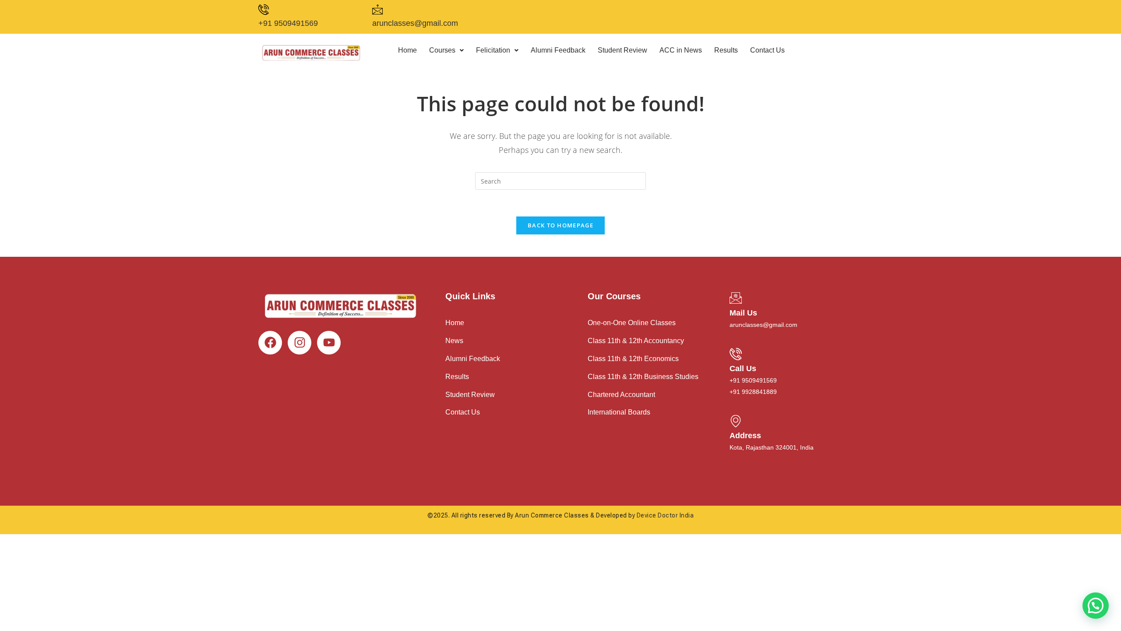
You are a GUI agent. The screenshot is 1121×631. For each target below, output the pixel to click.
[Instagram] (299, 342)
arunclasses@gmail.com (415, 23)
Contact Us (767, 50)
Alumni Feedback (558, 50)
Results (726, 50)
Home (407, 50)
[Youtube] (329, 342)
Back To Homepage (560, 225)
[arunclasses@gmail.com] (377, 9)
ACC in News (680, 50)
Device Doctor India (665, 515)
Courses (442, 50)
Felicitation (493, 50)
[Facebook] (270, 342)
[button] (446, 50)
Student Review (622, 50)
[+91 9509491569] (263, 9)
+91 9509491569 (288, 23)
